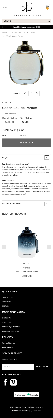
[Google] (37, 93)
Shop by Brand (8, 297)
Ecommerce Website (20, 411)
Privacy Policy (7, 347)
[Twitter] (24, 93)
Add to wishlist (10, 114)
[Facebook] (30, 93)
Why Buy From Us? (12, 204)
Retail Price (9, 118)
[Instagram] (14, 382)
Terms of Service (8, 343)
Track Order (6, 322)
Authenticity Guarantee (11, 327)
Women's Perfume (18, 32)
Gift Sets (5, 306)
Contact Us (6, 318)
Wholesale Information (10, 331)
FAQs (4, 157)
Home (4, 32)
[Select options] (24, 264)
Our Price (26, 118)
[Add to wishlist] (29, 264)
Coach (6, 102)
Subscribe (42, 367)
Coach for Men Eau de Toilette (26, 271)
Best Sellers (6, 302)
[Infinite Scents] (26, 14)
